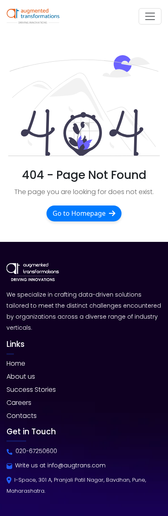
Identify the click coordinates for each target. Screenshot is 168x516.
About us (21, 376)
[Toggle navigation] (150, 16)
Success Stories (31, 389)
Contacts (22, 415)
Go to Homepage (79, 213)
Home (16, 363)
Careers (19, 402)
